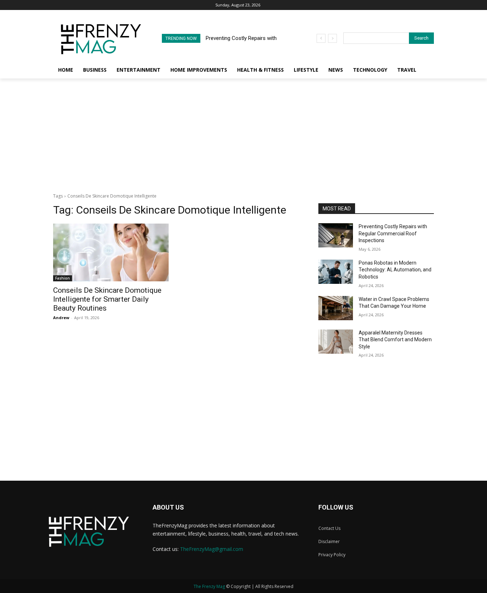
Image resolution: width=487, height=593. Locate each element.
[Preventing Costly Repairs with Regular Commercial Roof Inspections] (335, 235)
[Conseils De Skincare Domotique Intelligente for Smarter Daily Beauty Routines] (111, 252)
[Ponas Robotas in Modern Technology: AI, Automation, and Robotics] (335, 272)
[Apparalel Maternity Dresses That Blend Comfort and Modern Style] (335, 341)
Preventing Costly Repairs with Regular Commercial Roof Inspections (393, 233)
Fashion (62, 278)
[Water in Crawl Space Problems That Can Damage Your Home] (335, 308)
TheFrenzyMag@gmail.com (211, 549)
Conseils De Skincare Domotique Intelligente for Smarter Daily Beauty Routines (107, 299)
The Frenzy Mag (209, 586)
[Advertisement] (243, 132)
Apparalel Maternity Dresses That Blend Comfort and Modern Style (395, 339)
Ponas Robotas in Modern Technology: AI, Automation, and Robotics (395, 270)
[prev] (321, 38)
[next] (332, 38)
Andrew (61, 317)
